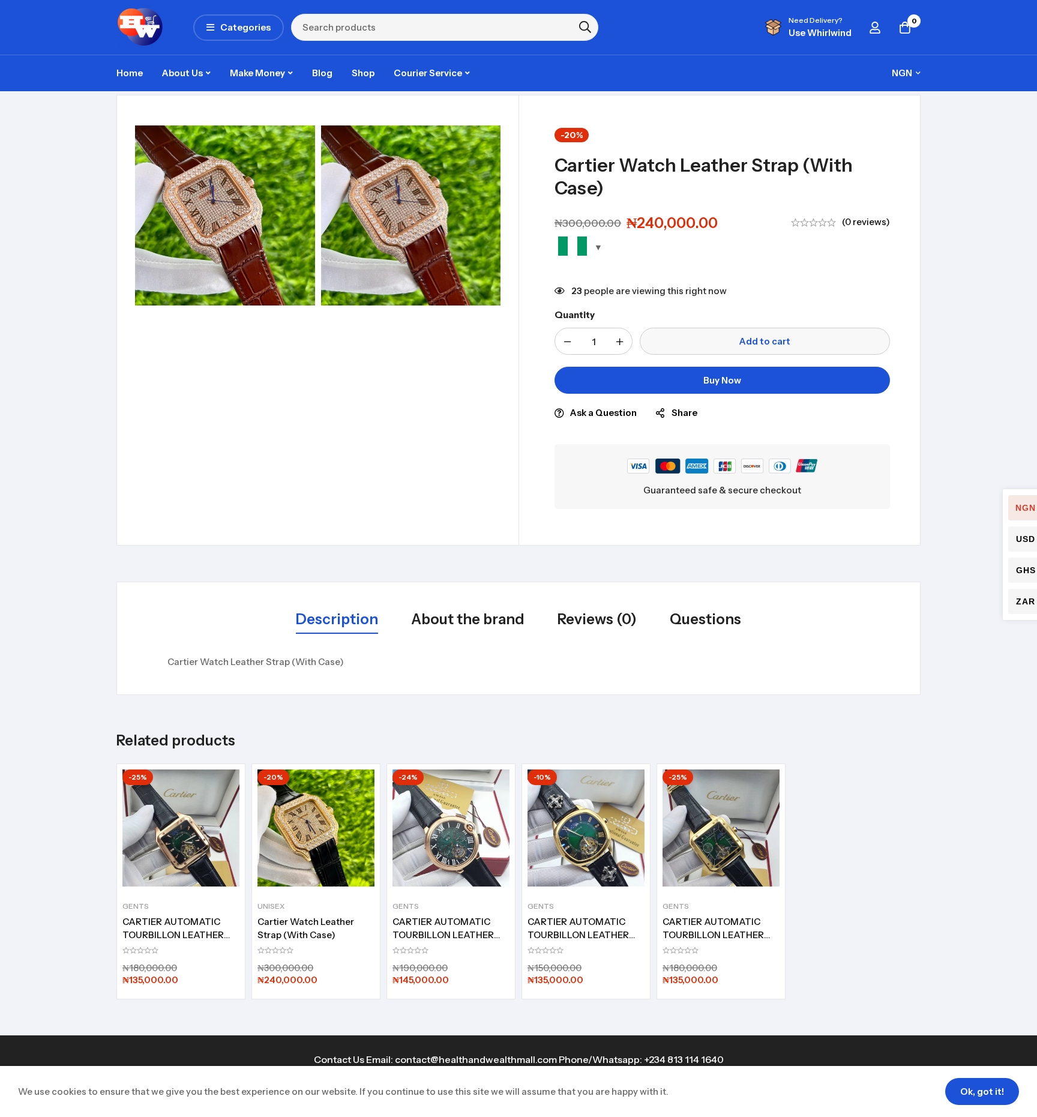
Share (684, 412)
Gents (135, 906)
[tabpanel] (518, 662)
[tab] (337, 620)
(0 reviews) (866, 221)
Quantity (575, 315)
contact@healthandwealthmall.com (476, 1059)
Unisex (270, 906)
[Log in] (875, 27)
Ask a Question (603, 412)
